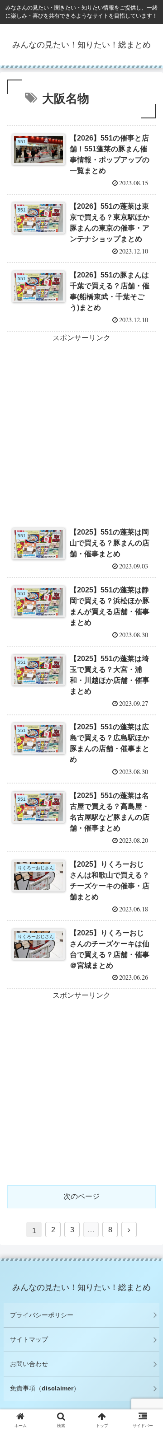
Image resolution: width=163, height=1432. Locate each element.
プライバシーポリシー (41, 1315)
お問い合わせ (29, 1363)
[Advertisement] (81, 426)
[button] (145, 993)
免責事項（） (45, 1388)
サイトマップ (29, 1339)
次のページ (81, 1196)
